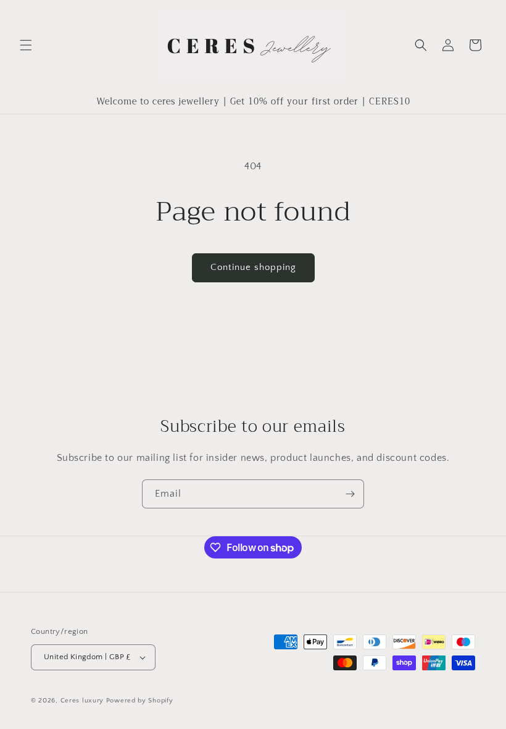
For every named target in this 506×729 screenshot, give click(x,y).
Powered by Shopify (139, 700)
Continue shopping (253, 267)
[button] (25, 45)
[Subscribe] (349, 493)
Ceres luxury (83, 700)
